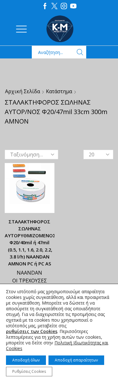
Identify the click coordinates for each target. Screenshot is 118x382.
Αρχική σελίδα (22, 91)
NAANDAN (29, 272)
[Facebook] (45, 6)
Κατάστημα (59, 91)
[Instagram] (64, 6)
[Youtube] (73, 6)
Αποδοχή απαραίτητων (76, 360)
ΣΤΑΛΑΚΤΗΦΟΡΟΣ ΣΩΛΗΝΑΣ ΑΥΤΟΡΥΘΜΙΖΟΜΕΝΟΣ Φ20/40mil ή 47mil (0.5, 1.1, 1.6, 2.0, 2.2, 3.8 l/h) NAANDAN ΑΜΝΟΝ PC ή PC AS (29, 242)
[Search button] (80, 52)
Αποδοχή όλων (26, 360)
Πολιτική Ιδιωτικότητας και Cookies (57, 345)
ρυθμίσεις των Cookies (31, 331)
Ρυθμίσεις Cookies (29, 371)
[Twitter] (54, 6)
